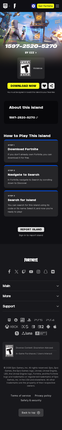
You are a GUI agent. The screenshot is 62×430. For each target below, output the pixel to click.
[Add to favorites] (44, 86)
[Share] (52, 86)
